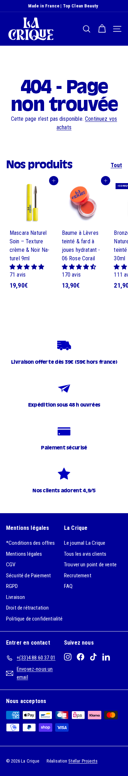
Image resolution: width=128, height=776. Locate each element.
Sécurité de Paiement (28, 575)
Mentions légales (24, 554)
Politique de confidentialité (34, 619)
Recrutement (77, 575)
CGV (10, 564)
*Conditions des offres (30, 543)
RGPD (12, 586)
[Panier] (102, 28)
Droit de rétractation (27, 608)
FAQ (68, 586)
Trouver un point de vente (90, 564)
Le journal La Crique (84, 543)
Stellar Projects (82, 761)
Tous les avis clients (85, 554)
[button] (27, 267)
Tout (116, 165)
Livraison (15, 597)
